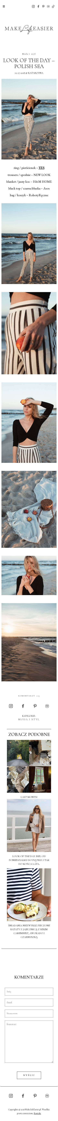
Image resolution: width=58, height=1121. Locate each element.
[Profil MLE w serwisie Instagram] (33, 6)
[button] (3, 6)
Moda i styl (29, 54)
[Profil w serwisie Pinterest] (43, 6)
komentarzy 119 (29, 696)
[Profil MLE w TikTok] (53, 6)
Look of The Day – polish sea (29, 63)
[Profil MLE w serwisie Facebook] (38, 6)
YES (41, 168)
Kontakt (37, 1113)
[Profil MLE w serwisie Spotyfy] (48, 6)
